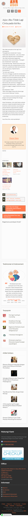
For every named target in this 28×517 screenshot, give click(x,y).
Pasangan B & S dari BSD (14, 299)
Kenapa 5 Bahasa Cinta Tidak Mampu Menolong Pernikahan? (12, 418)
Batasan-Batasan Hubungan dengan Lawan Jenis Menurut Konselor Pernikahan (13, 366)
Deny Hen (19, 26)
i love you (12, 198)
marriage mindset (10, 200)
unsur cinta (18, 200)
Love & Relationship (11, 194)
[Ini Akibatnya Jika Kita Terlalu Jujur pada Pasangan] (7, 180)
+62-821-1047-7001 (6, 477)
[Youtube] (16, 11)
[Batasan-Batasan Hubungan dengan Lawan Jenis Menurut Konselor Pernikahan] (14, 360)
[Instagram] (12, 11)
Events (24, 504)
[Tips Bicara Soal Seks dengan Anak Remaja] (14, 387)
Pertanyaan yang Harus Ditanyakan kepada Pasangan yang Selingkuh (17, 341)
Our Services (6, 490)
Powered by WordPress (8, 511)
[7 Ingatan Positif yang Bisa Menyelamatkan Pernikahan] (7, 165)
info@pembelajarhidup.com (10, 441)
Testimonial (19, 505)
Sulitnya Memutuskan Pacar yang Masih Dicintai (12, 216)
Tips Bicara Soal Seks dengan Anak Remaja (13, 392)
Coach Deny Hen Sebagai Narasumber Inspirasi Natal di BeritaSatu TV (13, 208)
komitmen (17, 198)
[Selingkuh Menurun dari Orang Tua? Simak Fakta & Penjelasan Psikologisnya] (14, 373)
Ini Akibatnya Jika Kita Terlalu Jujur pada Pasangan (6, 186)
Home (3, 504)
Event (4, 492)
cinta (7, 198)
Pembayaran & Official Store (10, 496)
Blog (7, 505)
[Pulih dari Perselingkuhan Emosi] (17, 165)
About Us (5, 487)
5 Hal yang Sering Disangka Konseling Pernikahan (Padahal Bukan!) (12, 405)
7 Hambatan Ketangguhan (16, 334)
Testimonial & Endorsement (10, 494)
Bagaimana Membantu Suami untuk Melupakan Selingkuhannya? (16, 328)
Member (12, 505)
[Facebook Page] (8, 11)
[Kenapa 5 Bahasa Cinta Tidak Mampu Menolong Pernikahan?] (14, 413)
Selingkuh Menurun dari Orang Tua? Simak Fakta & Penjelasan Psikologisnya (13, 379)
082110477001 (9, 444)
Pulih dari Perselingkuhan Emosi (17, 171)
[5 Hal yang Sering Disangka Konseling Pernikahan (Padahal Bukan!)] (14, 399)
